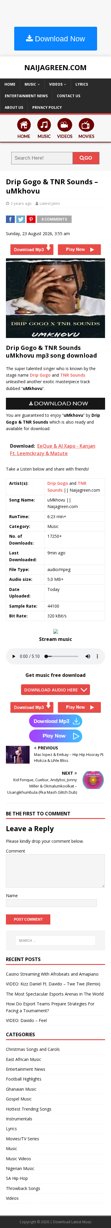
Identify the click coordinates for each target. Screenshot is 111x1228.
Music (30, 84)
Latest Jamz (50, 203)
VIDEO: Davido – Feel (26, 1020)
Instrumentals (19, 1119)
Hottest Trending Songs (29, 1109)
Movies (86, 137)
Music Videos (18, 1158)
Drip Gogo (40, 375)
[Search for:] (55, 940)
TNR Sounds (72, 375)
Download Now (59, 38)
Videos (55, 84)
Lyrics (81, 84)
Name (12, 895)
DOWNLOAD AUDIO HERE (51, 690)
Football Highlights (23, 1079)
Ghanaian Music (21, 1089)
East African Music (23, 1059)
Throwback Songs (23, 1188)
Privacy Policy (47, 107)
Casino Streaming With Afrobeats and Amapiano (52, 974)
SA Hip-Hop (17, 1178)
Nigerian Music (20, 1168)
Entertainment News (26, 95)
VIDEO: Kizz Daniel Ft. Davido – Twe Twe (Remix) (53, 984)
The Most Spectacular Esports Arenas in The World (55, 994)
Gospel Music (19, 1099)
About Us (14, 107)
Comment (15, 851)
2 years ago (21, 203)
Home (9, 84)
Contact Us (68, 95)
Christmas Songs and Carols (33, 1049)
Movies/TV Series (22, 1138)
